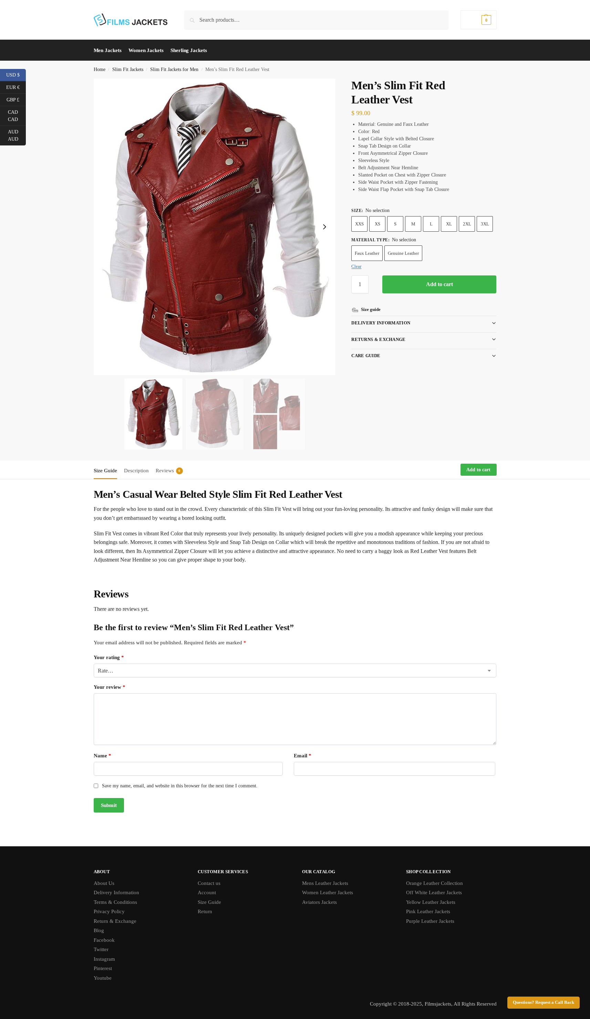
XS (377, 223)
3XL (485, 223)
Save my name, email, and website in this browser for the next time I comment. (180, 785)
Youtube (103, 978)
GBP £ (16, 99)
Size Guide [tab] (105, 470)
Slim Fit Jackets (127, 69)
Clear (356, 266)
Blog (99, 930)
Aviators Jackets (319, 902)
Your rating (109, 657)
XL (449, 223)
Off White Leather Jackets (434, 892)
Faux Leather (367, 253)
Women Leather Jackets (327, 892)
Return (205, 911)
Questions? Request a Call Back (543, 1002)
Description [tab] (136, 470)
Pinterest (103, 968)
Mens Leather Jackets (325, 883)
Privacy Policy (109, 911)
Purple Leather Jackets (430, 921)
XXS (359, 223)
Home (99, 69)
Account (207, 892)
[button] (478, 19)
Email (302, 755)
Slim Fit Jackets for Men (174, 69)
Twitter (101, 949)
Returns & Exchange (378, 339)
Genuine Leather (403, 253)
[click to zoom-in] (214, 227)
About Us (104, 883)
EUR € (16, 87)
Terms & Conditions (115, 902)
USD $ (16, 74)
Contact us (209, 883)
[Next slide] (324, 227)
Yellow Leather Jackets (430, 902)
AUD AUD (17, 135)
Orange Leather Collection (434, 883)
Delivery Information (380, 322)
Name (102, 755)
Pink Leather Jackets (428, 911)
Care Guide (365, 355)
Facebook (104, 940)
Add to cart (439, 284)
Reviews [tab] (168, 470)
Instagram (104, 959)
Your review (109, 687)
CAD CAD (17, 116)
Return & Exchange (115, 921)
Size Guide (209, 902)
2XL (467, 223)
